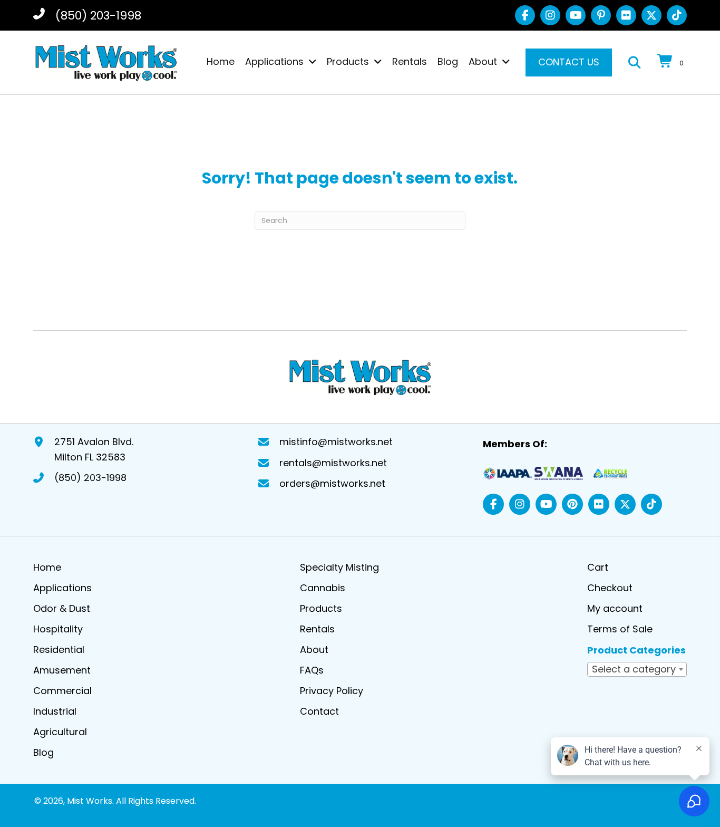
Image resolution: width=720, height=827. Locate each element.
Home (47, 567)
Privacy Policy (331, 690)
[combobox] (637, 669)
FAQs (312, 670)
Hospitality (58, 629)
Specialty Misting (339, 567)
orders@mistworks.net (332, 483)
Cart (597, 567)
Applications (62, 587)
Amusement (62, 670)
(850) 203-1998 (98, 15)
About (314, 649)
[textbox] (637, 669)
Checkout (610, 587)
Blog (43, 752)
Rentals (317, 629)
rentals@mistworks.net (333, 462)
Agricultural (60, 731)
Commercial (62, 690)
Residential (58, 649)
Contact (319, 711)
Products (321, 608)
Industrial (54, 711)
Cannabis (322, 587)
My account (615, 608)
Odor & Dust (61, 608)
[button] (525, 15)
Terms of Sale (620, 629)
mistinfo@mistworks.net (336, 441)
